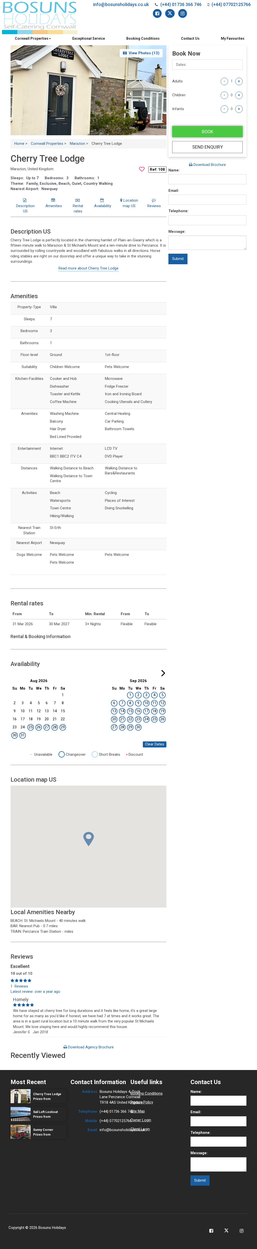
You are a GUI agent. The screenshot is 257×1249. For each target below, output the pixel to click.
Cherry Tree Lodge (47, 1094)
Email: (173, 190)
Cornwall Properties (31, 38)
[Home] (39, 17)
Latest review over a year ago (35, 991)
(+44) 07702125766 (231, 4)
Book (207, 131)
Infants (178, 109)
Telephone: (178, 211)
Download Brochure (209, 164)
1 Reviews (19, 986)
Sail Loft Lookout (45, 1112)
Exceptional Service (88, 38)
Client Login (140, 1129)
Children (178, 95)
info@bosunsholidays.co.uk (121, 4)
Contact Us (190, 38)
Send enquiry (207, 147)
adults (177, 81)
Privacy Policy (142, 1102)
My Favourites (232, 38)
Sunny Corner (43, 1130)
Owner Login (141, 1120)
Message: (176, 231)
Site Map (138, 1111)
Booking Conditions (143, 38)
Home (19, 143)
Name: (174, 170)
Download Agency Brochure (90, 1047)
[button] (160, 90)
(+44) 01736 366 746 (181, 4)
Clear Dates (154, 744)
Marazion (77, 143)
